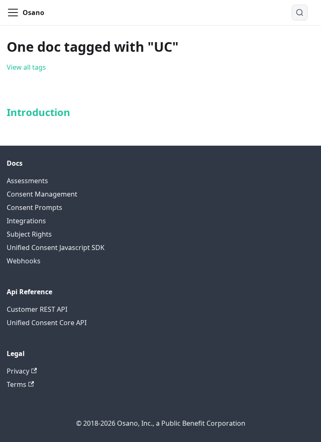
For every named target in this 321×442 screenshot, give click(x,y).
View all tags (26, 67)
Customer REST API (37, 309)
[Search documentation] (300, 12)
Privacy (18, 371)
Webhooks (24, 260)
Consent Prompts (34, 207)
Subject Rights (29, 234)
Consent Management (42, 194)
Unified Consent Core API (47, 322)
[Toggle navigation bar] (13, 12)
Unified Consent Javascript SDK (55, 247)
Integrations (26, 220)
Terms (16, 384)
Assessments (27, 180)
